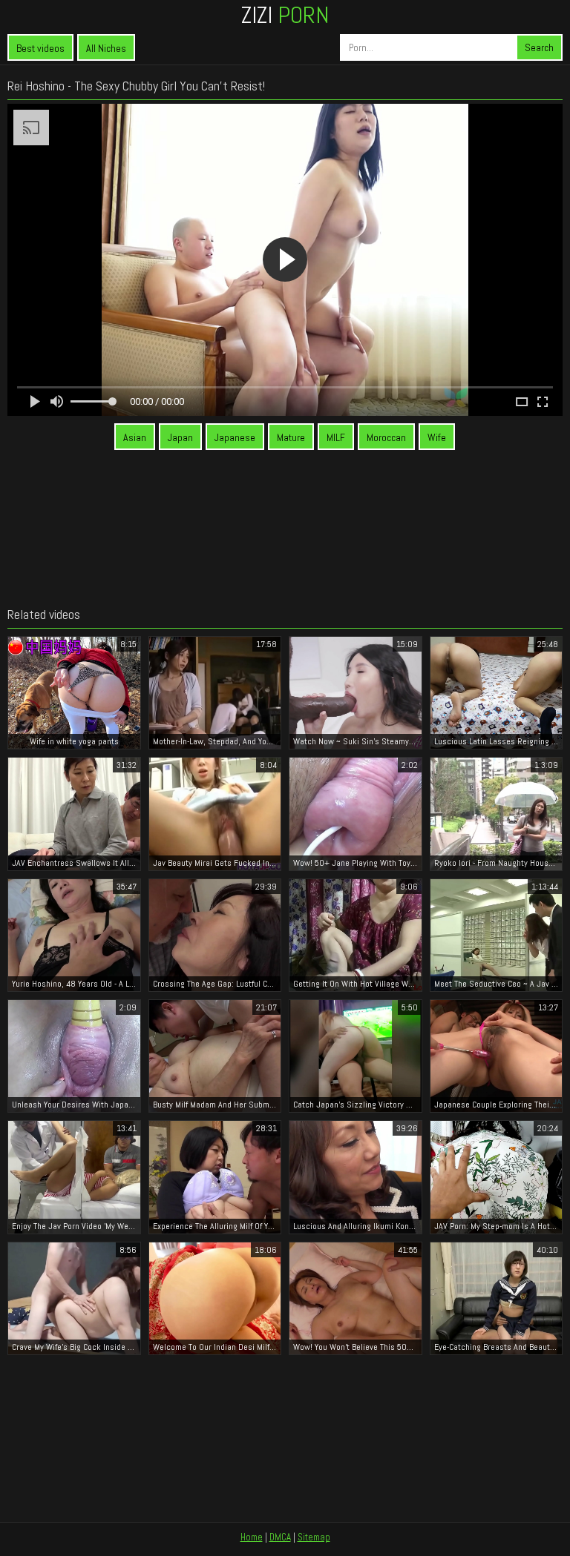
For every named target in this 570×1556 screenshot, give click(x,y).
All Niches (106, 48)
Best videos (40, 48)
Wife (437, 437)
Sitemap (314, 1537)
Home (251, 1537)
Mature (291, 437)
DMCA (280, 1537)
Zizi (285, 15)
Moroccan (386, 437)
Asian (134, 437)
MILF (336, 437)
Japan (180, 437)
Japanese (234, 437)
